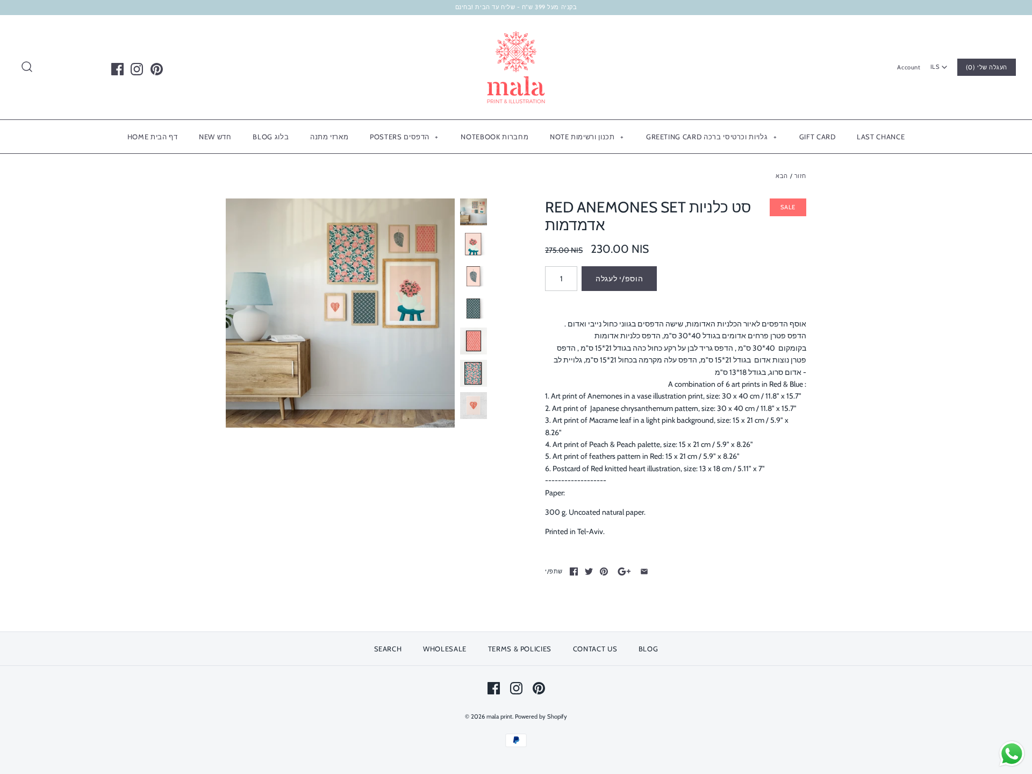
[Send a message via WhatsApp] (1012, 754)
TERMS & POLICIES (519, 648)
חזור (800, 176)
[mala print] (516, 32)
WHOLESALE (445, 648)
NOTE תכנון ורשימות (587, 136)
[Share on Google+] (624, 571)
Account (908, 67)
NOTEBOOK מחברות (494, 136)
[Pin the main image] (604, 571)
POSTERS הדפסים (404, 136)
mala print (499, 716)
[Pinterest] (156, 69)
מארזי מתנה (329, 136)
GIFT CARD (817, 136)
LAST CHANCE (881, 136)
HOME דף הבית (152, 136)
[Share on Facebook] (574, 571)
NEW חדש (215, 136)
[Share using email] (644, 571)
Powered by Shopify (541, 716)
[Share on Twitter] (589, 571)
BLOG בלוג (271, 136)
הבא (782, 176)
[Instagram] (137, 69)
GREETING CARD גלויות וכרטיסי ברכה (711, 136)
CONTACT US (595, 648)
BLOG (648, 648)
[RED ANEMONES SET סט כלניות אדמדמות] (340, 313)
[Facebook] (117, 69)
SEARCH (388, 648)
